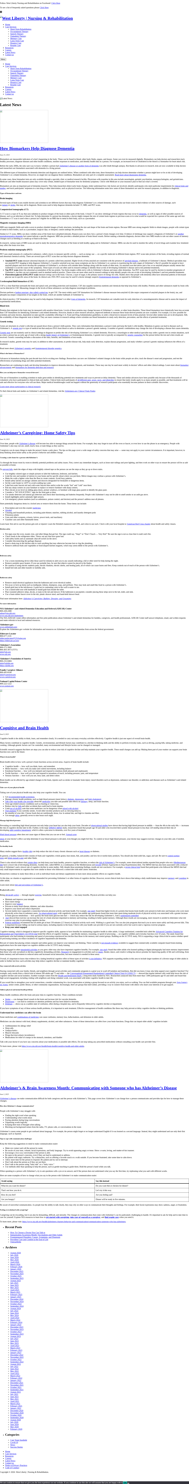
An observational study (48, 913)
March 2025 (15, 1292)
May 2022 (14, 1371)
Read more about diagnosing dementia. (130, 175)
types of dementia (78, 299)
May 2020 (14, 1427)
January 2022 (15, 1380)
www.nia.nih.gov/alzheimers (11, 616)
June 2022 (14, 1369)
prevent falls (8, 469)
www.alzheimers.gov (8, 627)
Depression (9, 1001)
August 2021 (15, 1392)
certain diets (32, 862)
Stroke (7, 999)
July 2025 (14, 1283)
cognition (182, 878)
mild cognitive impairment (20, 830)
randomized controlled (129, 915)
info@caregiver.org (8, 675)
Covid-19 (14, 1442)
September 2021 (17, 1390)
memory (84, 801)
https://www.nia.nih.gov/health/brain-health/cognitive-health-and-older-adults (53, 1046)
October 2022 (15, 1359)
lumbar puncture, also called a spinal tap (31, 292)
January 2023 (15, 1352)
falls (19, 806)
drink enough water (16, 858)
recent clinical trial (132, 867)
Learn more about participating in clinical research (20, 387)
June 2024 (14, 1313)
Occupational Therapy (19, 31)
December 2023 (16, 1327)
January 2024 (15, 1325)
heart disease (85, 851)
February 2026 (16, 1267)
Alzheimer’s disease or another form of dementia (79, 166)
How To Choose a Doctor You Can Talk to (27, 1232)
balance (20, 904)
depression (79, 799)
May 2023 (14, 1343)
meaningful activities (29, 950)
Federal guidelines (12, 922)
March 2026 (15, 1264)
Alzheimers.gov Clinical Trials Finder (80, 391)
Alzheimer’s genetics (22, 348)
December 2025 (16, 1271)
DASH (98, 865)
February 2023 (16, 1350)
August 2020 (15, 1420)
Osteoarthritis (15, 1242)
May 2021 (14, 1399)
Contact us (9, 55)
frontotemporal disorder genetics (48, 348)
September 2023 (17, 1334)
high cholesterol (94, 799)
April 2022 (14, 1373)
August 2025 (15, 1281)
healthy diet (27, 851)
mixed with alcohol (70, 808)
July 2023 (14, 1339)
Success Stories (16, 1447)
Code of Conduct (12, 1468)
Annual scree (71, 834)
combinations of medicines (28, 1017)
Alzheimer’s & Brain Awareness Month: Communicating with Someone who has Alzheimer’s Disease (88, 1088)
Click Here (55, 3)
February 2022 (16, 1378)
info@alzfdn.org (6, 663)
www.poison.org (7, 686)
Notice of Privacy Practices (16, 1465)
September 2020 (17, 1417)
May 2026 (14, 1260)
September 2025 (17, 1278)
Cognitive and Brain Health (24, 727)
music (100, 952)
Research (65, 952)
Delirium (8, 1004)
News (12, 1445)
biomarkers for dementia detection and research (34, 367)
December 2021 (16, 1383)
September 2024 (17, 1306)
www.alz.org (5, 654)
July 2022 (14, 1366)
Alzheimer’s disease (27, 443)
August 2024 (15, 1308)
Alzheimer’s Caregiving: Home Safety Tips (37, 432)
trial (7, 918)
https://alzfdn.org (7, 666)
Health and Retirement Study (70, 976)
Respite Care (15, 45)
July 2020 (14, 1422)
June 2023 (14, 1341)
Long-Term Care (17, 41)
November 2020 (17, 1413)
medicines (37, 508)
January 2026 (15, 1269)
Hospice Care (15, 43)
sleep (17, 815)
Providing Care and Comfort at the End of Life (29, 1239)
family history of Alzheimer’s (58, 335)
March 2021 (15, 1404)
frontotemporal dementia (109, 277)
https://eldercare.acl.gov (9, 641)
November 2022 (17, 1357)
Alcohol (8, 510)
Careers (8, 50)
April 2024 (14, 1318)
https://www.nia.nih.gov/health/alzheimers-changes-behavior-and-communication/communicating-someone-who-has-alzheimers (74, 1222)
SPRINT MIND (55, 828)
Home (7, 24)
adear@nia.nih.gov (7, 613)
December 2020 (16, 1410)
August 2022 (15, 1364)
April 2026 (14, 1262)
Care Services (10, 27)
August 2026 (15, 1253)
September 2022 (17, 1362)
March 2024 (15, 1320)
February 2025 (16, 1294)
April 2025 (14, 1290)
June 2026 (14, 1257)
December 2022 (16, 1355)
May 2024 (14, 1315)
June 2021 (14, 1397)
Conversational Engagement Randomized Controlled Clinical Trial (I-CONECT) (103, 973)
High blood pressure (8, 834)
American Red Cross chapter (138, 524)
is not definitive (95, 959)
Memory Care (16, 38)
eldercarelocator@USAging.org (13, 638)
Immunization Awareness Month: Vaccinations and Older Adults (36, 1235)
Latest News (10, 52)
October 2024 (15, 1304)
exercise (38, 895)
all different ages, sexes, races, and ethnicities (96, 380)
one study (91, 911)
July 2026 (14, 1255)
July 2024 (14, 1311)
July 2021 (14, 1394)
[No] (128, 1483)
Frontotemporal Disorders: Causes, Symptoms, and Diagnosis (35, 1237)
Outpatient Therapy (18, 36)
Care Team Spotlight (18, 1440)
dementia (142, 214)
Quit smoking (10, 811)
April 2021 (14, 1401)
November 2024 (17, 1301)
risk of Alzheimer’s (107, 862)
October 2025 (15, 1276)
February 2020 (16, 1429)
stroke (12, 205)
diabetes (71, 799)
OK (125, 1483)
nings (2, 839)
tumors (5, 205)
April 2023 (14, 1346)
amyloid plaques (131, 261)
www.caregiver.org (8, 677)
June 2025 (14, 1285)
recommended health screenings (21, 797)
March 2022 (15, 1376)
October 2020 (15, 1415)
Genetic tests (5, 333)
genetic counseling (135, 335)
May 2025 (14, 1288)
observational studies (99, 825)
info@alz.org (5, 652)
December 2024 (16, 1299)
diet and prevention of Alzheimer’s (29, 885)
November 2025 (17, 1274)
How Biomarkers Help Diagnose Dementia (37, 148)
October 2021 (15, 1387)
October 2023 (15, 1332)
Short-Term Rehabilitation (20, 29)
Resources (9, 48)
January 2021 (15, 1408)
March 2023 (15, 1348)
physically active (12, 895)
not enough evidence (109, 943)
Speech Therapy (17, 34)
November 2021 (17, 1385)
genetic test (17, 328)
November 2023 (17, 1329)
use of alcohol (15, 808)
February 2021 (16, 1406)
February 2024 (16, 1322)
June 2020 (14, 1424)
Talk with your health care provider (19, 801)
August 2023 (15, 1336)
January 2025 (15, 1297)
